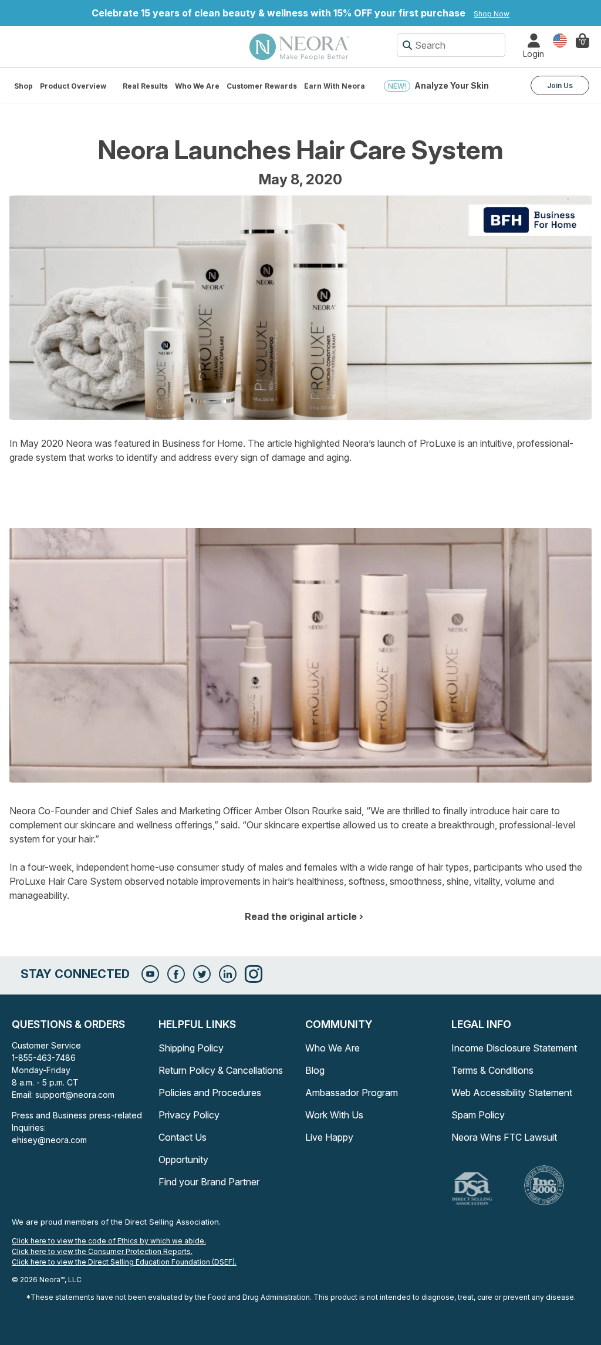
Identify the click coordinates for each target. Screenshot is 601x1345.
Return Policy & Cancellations (220, 1070)
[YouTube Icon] (150, 974)
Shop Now (491, 13)
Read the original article (301, 916)
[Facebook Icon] (176, 974)
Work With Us (334, 1115)
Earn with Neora (334, 86)
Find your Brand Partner (208, 1182)
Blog (315, 1070)
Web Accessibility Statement (511, 1092)
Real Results (145, 86)
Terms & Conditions (492, 1070)
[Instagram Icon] (253, 974)
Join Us (560, 85)
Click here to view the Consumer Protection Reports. (102, 1251)
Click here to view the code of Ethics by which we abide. (109, 1240)
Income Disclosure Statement (514, 1048)
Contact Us (182, 1137)
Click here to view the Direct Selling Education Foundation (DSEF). (124, 1262)
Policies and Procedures (209, 1092)
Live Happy (329, 1137)
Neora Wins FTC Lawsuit (504, 1137)
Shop (23, 86)
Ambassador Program (351, 1092)
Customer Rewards (262, 86)
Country (560, 40)
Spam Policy (478, 1115)
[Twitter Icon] (202, 974)
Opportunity (183, 1159)
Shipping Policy (191, 1048)
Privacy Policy (189, 1115)
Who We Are (197, 86)
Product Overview (73, 86)
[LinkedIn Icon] (228, 974)
